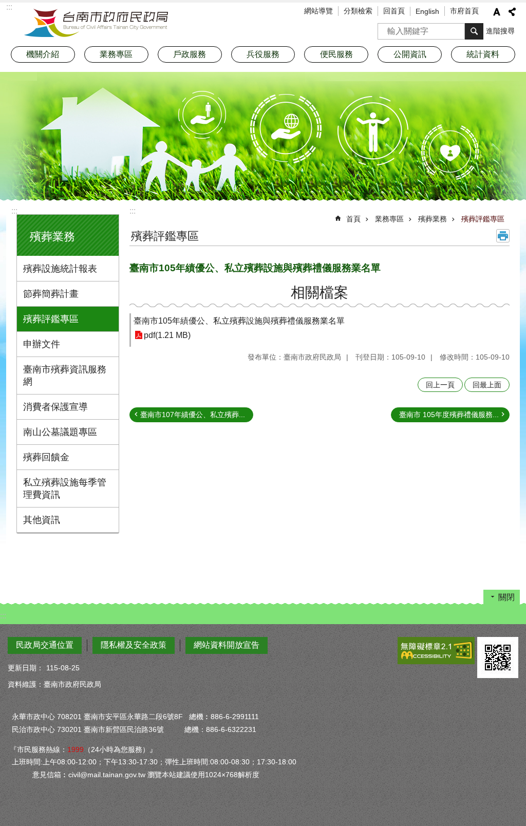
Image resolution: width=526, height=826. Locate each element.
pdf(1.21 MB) (167, 335)
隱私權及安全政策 (133, 645)
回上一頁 (440, 385)
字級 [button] (496, 12)
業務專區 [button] (116, 54)
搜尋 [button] (474, 31)
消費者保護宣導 (55, 407)
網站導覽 (318, 11)
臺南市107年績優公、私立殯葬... (192, 414)
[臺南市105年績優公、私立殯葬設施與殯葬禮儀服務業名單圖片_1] (497, 657)
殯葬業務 (432, 219)
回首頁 (394, 11)
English (427, 11)
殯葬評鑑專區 (51, 319)
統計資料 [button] (482, 54)
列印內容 (503, 235)
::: (14, 210)
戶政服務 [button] (189, 54)
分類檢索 (358, 11)
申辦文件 (41, 344)
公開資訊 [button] (409, 54)
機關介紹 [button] (42, 54)
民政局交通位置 (44, 645)
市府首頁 (464, 11)
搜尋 (386, 28)
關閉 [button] (506, 597)
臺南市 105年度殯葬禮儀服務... (449, 414)
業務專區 (389, 219)
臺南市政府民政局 (96, 23)
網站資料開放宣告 (226, 645)
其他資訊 (41, 520)
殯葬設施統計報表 (60, 269)
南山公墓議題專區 (60, 432)
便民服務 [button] (336, 54)
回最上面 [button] (487, 385)
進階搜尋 (500, 31)
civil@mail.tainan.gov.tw (106, 775)
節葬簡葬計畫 (51, 294)
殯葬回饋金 (46, 457)
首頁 (353, 219)
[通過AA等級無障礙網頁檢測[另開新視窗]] (436, 650)
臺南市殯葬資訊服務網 (64, 375)
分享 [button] (512, 12)
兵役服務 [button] (263, 54)
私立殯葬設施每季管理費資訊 (64, 488)
